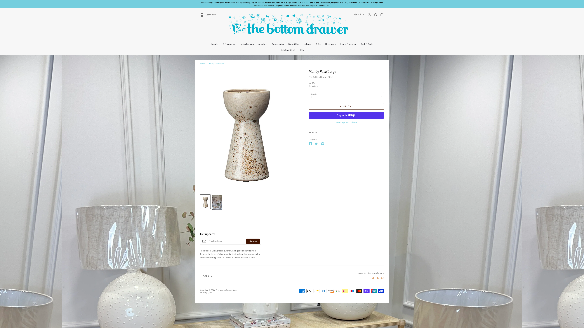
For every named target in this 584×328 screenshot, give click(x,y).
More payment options (346, 122)
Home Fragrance (348, 44)
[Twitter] (372, 278)
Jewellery (262, 44)
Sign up (253, 241)
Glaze (210, 293)
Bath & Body (367, 44)
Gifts (318, 44)
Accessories (278, 44)
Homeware (330, 44)
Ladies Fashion (247, 44)
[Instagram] (381, 278)
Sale (302, 50)
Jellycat (307, 44)
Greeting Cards (287, 50)
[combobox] (346, 95)
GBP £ (357, 14)
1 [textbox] (311, 97)
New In (214, 44)
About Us (362, 273)
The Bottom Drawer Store (321, 77)
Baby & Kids (293, 44)
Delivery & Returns (376, 273)
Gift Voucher (229, 44)
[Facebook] (376, 278)
